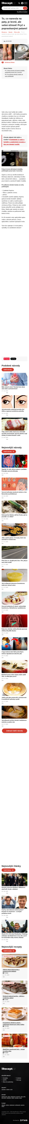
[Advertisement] (14, 94)
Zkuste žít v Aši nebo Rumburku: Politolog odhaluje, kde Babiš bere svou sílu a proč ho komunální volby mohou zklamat (14, 935)
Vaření (13, 1098)
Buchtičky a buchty (8, 956)
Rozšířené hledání (22, 11)
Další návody (8, 369)
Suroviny (22, 1105)
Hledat (25, 8)
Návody (10, 32)
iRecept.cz (4, 32)
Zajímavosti (17, 1105)
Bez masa (6, 1036)
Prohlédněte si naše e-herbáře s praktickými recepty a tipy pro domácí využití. (14, 142)
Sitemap (18, 1080)
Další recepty (8, 951)
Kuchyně (18, 1096)
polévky (8, 1089)
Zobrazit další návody (14, 731)
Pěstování (9, 1098)
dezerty (6, 1009)
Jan (4, 41)
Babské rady (4, 1096)
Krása (9, 1096)
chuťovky (4, 1089)
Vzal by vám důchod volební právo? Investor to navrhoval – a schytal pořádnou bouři (13, 911)
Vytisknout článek (10, 62)
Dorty (11, 1089)
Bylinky (7, 1105)
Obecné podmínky (8, 1082)
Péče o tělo (17, 32)
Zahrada (17, 1098)
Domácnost (13, 1096)
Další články (7, 870)
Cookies (18, 1078)
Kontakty (5, 1078)
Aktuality (3, 1105)
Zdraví (20, 1098)
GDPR (5, 1080)
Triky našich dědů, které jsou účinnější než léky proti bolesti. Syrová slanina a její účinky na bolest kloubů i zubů (14, 433)
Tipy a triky (4, 1098)
